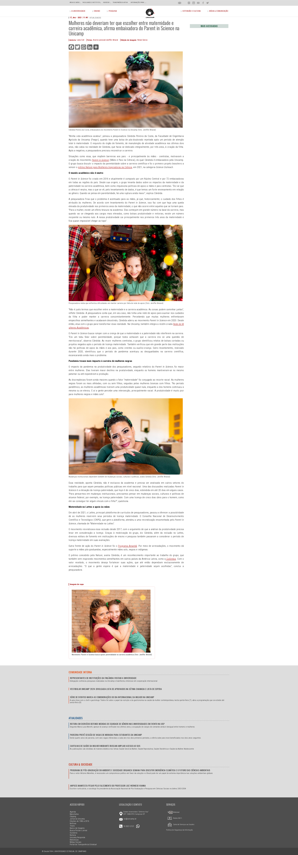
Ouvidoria (73, 833)
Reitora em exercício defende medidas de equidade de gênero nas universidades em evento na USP (117, 724)
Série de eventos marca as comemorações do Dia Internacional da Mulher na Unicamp (112, 697)
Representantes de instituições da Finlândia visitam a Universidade (103, 678)
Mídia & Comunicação (218, 11)
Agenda (73, 812)
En (180, 3)
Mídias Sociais (75, 842)
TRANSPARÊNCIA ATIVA (120, 2)
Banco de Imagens (77, 828)
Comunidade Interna (80, 672)
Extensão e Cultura (192, 11)
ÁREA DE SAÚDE (75, 2)
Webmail (176, 812)
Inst (189, 3)
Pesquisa (113, 11)
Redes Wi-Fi (177, 818)
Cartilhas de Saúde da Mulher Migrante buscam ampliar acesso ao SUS (105, 746)
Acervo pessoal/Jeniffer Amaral (105, 40)
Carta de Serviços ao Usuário (183, 825)
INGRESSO (106, 2)
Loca (184, 3)
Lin (193, 3)
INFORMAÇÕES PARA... (138, 2)
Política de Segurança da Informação (179, 830)
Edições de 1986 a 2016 (79, 821)
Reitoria (73, 835)
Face (203, 3)
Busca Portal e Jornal (78, 830)
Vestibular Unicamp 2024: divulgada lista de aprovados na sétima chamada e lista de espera (116, 689)
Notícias (73, 823)
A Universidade (78, 11)
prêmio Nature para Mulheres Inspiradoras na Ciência (105, 167)
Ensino (97, 11)
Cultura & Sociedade (80, 764)
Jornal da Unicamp (77, 819)
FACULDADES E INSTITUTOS (91, 2)
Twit (207, 3)
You (198, 3)
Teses (72, 826)
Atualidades (76, 718)
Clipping (73, 816)
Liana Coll (80, 40)
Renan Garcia (142, 40)
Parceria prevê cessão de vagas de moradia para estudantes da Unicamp (106, 735)
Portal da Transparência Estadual (83, 844)
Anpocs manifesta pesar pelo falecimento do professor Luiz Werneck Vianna (108, 785)
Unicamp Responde (77, 837)
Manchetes (74, 814)
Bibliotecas (74, 840)
